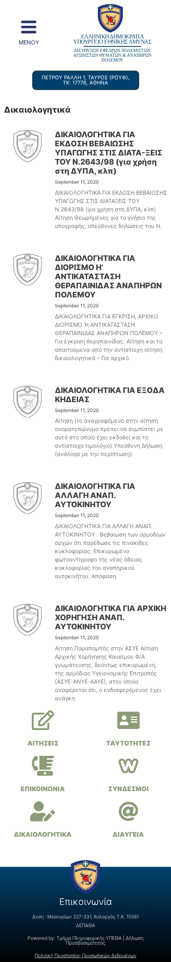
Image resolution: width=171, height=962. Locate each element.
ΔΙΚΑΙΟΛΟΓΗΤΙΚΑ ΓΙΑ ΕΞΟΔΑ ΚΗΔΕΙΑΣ (110, 394)
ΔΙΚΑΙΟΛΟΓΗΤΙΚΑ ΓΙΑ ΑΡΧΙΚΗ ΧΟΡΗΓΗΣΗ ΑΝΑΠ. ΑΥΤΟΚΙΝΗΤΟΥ (110, 617)
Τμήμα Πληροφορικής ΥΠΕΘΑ (89, 938)
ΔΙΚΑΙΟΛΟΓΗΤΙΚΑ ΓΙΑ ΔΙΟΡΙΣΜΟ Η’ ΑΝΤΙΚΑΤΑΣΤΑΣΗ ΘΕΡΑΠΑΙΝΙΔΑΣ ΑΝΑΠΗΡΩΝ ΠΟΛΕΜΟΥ (108, 276)
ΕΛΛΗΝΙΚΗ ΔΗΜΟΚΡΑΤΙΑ (112, 36)
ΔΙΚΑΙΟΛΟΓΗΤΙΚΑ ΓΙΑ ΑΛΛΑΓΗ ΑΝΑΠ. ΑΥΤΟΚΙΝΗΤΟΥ (95, 495)
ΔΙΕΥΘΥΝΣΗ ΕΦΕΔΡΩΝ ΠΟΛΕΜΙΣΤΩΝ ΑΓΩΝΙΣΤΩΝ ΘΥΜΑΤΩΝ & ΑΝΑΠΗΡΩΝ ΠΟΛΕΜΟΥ (112, 55)
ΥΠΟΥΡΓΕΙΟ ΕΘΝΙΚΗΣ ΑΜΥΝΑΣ (112, 41)
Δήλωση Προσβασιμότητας (105, 940)
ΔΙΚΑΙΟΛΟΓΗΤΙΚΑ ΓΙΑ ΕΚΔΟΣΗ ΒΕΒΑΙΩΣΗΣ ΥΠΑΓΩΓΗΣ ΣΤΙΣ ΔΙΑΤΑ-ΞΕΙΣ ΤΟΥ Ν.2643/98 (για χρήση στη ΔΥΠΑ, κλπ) (108, 153)
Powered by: (41, 938)
